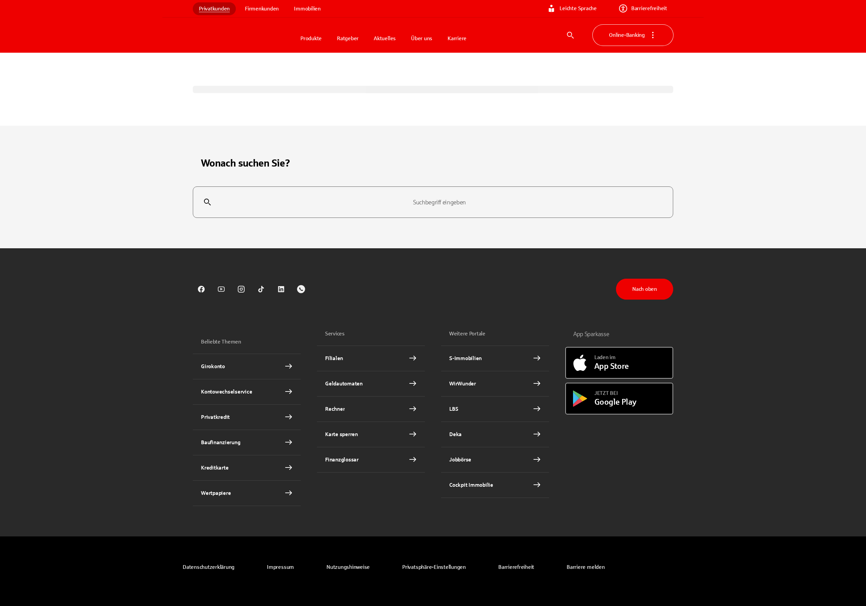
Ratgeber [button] (348, 38)
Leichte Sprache (578, 8)
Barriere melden (586, 567)
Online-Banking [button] (627, 35)
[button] (434, 567)
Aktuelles (385, 38)
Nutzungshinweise (348, 567)
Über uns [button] (421, 38)
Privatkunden (214, 8)
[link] (201, 289)
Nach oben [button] (644, 289)
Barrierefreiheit (649, 8)
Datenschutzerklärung (208, 567)
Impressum (280, 567)
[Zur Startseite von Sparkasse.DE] (243, 35)
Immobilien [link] (307, 8)
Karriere (457, 38)
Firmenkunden (262, 8)
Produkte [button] (311, 38)
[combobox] (433, 202)
